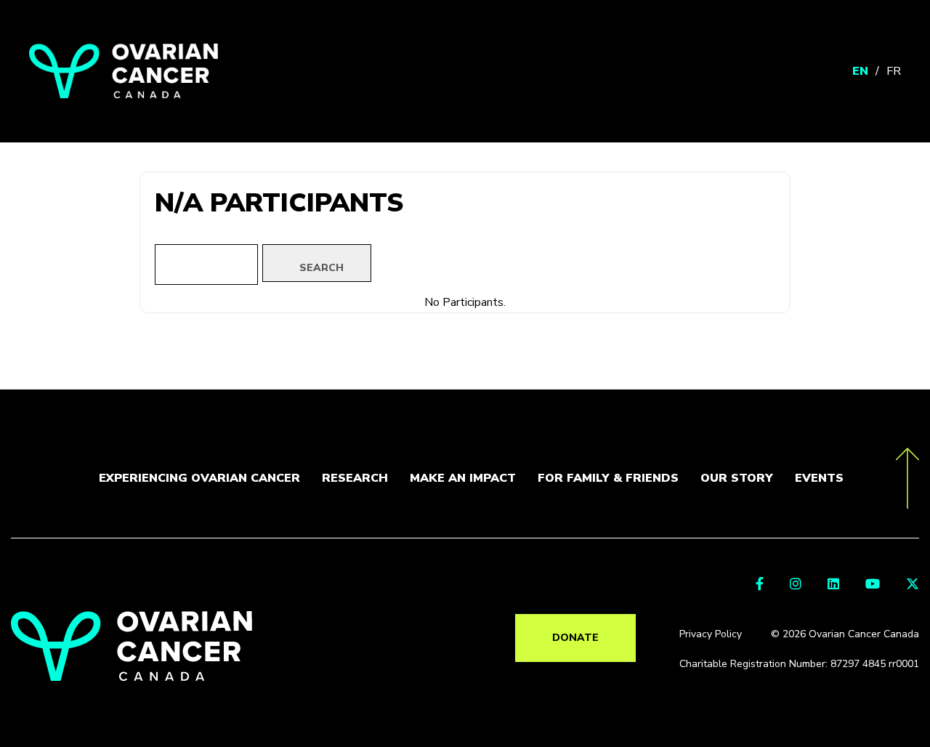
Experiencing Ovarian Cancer (199, 478)
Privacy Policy (710, 634)
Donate (575, 638)
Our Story (736, 478)
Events (819, 478)
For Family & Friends (608, 478)
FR (893, 71)
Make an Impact (463, 478)
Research (355, 478)
